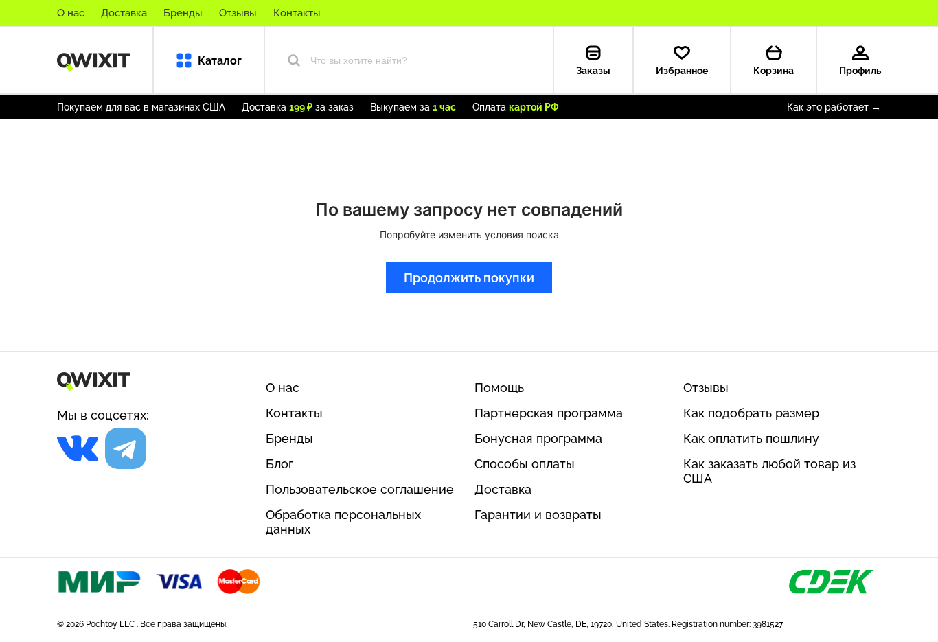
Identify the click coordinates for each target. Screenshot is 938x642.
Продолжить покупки (469, 278)
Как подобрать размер (751, 413)
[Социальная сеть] (77, 448)
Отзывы (238, 13)
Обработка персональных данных (343, 521)
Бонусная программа (538, 438)
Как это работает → (834, 107)
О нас (70, 13)
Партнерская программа (548, 413)
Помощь (499, 387)
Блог (279, 464)
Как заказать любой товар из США (769, 471)
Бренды (183, 13)
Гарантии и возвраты (538, 514)
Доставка (124, 13)
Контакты (297, 13)
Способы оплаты (524, 464)
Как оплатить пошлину (751, 438)
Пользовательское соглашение (360, 489)
